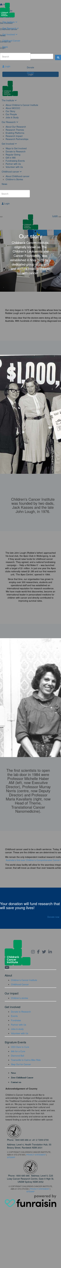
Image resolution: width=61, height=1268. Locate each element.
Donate (30, 72)
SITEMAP (11, 1157)
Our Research (9, 28)
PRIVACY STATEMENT (36, 1154)
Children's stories (19, 998)
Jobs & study (17, 1029)
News (5, 46)
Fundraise (16, 1020)
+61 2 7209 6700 (40, 1139)
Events (14, 1015)
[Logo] (30, 10)
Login (7, 66)
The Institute (8, 22)
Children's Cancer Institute (24, 980)
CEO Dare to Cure (20, 1046)
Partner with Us (18, 1024)
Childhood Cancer (11, 40)
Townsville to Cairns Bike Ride (26, 1059)
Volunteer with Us (19, 1033)
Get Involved (8, 34)
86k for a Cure (18, 1051)
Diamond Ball (17, 1055)
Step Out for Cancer (21, 1064)
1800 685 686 (21, 1139)
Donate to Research (21, 1011)
